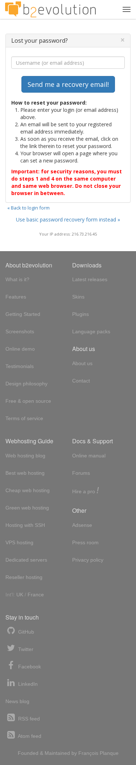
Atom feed (29, 736)
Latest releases (89, 279)
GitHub (25, 632)
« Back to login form (28, 207)
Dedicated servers (26, 560)
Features (15, 297)
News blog (17, 701)
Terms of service (24, 418)
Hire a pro (85, 491)
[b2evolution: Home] (50, 9)
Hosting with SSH (25, 525)
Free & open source (28, 401)
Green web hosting (27, 508)
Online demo (20, 349)
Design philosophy (26, 383)
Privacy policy (87, 560)
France (36, 594)
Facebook (29, 666)
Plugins (80, 314)
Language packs (91, 331)
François (88, 753)
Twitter (25, 649)
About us (82, 363)
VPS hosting (19, 542)
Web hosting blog (25, 455)
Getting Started (22, 314)
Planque (109, 753)
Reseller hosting (23, 577)
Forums (81, 473)
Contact (81, 381)
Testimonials (19, 366)
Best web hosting (25, 473)
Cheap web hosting (27, 490)
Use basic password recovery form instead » (68, 219)
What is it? (17, 279)
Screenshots (19, 331)
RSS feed (28, 719)
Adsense (82, 525)
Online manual (89, 455)
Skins (78, 297)
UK (19, 594)
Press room (85, 542)
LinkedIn (27, 684)
